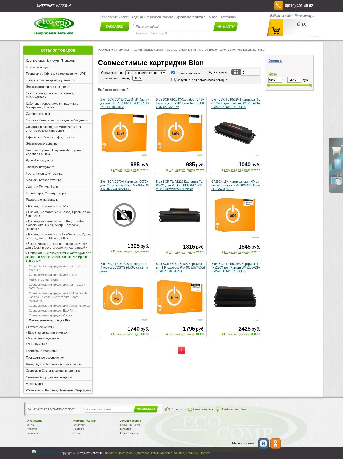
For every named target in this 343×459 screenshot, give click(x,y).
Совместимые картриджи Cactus (50, 315)
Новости (32, 428)
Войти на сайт (281, 16)
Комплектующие (37, 67)
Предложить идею (233, 409)
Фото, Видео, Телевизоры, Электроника (54, 364)
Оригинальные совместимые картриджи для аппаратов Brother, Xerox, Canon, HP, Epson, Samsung (58, 256)
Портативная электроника (44, 173)
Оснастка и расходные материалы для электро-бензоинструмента (53, 128)
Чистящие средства (42, 338)
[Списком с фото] (246, 72)
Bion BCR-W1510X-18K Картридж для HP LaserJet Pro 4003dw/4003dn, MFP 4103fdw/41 (180, 267)
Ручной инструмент (39, 160)
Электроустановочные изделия (48, 86)
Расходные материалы (42, 199)
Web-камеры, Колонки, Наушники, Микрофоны (58, 390)
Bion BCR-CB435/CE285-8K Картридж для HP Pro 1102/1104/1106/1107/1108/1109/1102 (124, 103)
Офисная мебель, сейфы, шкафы (50, 137)
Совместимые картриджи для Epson (53, 275)
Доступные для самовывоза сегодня (201, 80)
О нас (213, 17)
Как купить (80, 425)
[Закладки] (336, 169)
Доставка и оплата (191, 17)
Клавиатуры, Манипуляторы (46, 193)
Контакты (228, 17)
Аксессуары (34, 383)
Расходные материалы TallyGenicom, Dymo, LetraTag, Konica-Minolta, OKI (58, 236)
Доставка (79, 428)
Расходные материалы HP (47, 206)
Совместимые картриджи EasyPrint (52, 310)
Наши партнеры (129, 433)
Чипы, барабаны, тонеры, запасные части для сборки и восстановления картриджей (56, 245)
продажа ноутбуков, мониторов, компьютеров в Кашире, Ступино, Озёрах (157, 453)
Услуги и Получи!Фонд (42, 186)
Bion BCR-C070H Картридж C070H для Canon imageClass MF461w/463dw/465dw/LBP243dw (124, 185)
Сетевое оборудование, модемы (49, 377)
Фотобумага (36, 344)
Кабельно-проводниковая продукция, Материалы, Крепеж (52, 105)
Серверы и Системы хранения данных (53, 370)
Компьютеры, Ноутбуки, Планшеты (50, 60)
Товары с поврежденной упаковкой (50, 80)
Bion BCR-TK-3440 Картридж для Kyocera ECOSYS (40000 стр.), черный (124, 267)
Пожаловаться (203, 409)
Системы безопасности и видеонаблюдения (57, 120)
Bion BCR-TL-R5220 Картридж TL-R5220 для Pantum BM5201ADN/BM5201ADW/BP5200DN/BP (180, 185)
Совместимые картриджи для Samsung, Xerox (59, 305)
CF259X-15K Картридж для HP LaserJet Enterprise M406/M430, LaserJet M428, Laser (235, 185)
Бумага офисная (40, 327)
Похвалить (178, 409)
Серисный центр (130, 425)
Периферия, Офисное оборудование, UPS (56, 73)
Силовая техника (38, 114)
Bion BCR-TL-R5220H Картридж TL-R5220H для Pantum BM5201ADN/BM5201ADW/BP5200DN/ (235, 103)
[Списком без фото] (255, 72)
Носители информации (42, 351)
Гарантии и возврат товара (152, 17)
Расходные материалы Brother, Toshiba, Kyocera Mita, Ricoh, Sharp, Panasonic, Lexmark (54, 225)
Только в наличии (187, 73)
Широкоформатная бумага (47, 332)
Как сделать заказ (115, 17)
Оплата (78, 433)
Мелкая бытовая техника (43, 180)
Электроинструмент (40, 167)
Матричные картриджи (44, 279)
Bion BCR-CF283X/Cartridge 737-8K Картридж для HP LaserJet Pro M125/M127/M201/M (180, 103)
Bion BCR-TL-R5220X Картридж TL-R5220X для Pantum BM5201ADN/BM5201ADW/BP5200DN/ (235, 267)
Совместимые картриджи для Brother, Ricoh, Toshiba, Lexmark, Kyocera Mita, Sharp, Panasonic (58, 297)
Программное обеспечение (45, 357)
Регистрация (304, 16)
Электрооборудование (41, 143)
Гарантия (125, 428)
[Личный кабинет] (336, 184)
